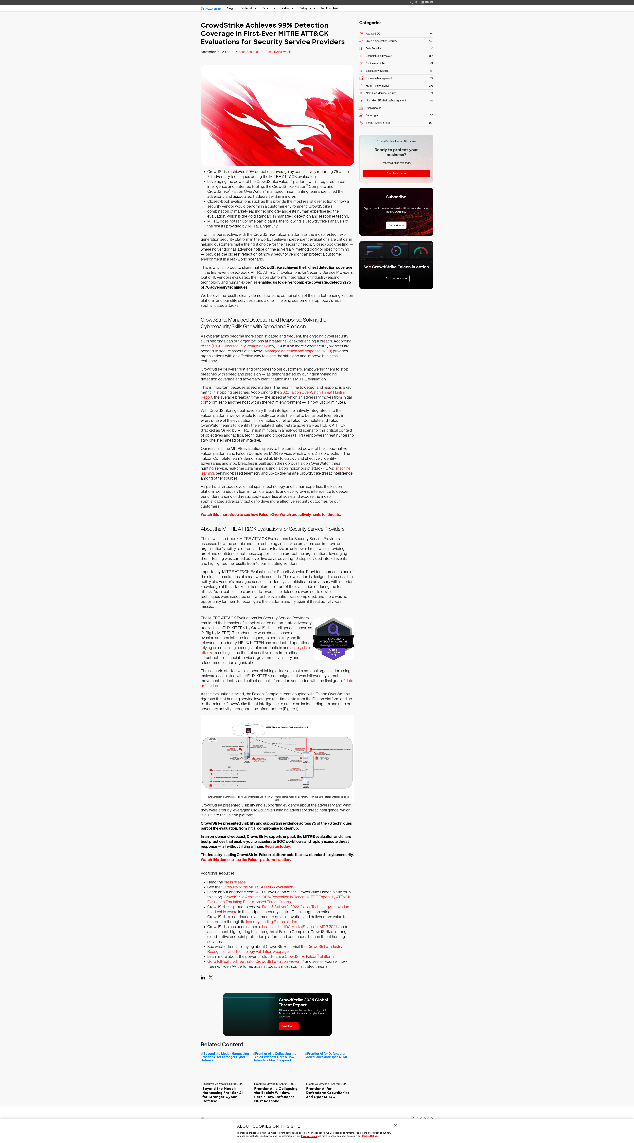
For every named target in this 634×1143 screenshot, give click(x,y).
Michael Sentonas (247, 52)
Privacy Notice (309, 1136)
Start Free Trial (329, 8)
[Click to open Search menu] (411, 2)
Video (285, 8)
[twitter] (416, 2)
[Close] (395, 1125)
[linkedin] (422, 2)
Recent (267, 8)
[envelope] (432, 2)
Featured (246, 8)
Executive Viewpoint (279, 52)
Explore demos (395, 278)
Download (287, 1026)
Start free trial (395, 173)
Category (305, 8)
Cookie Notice (369, 1136)
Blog (230, 8)
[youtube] (427, 2)
